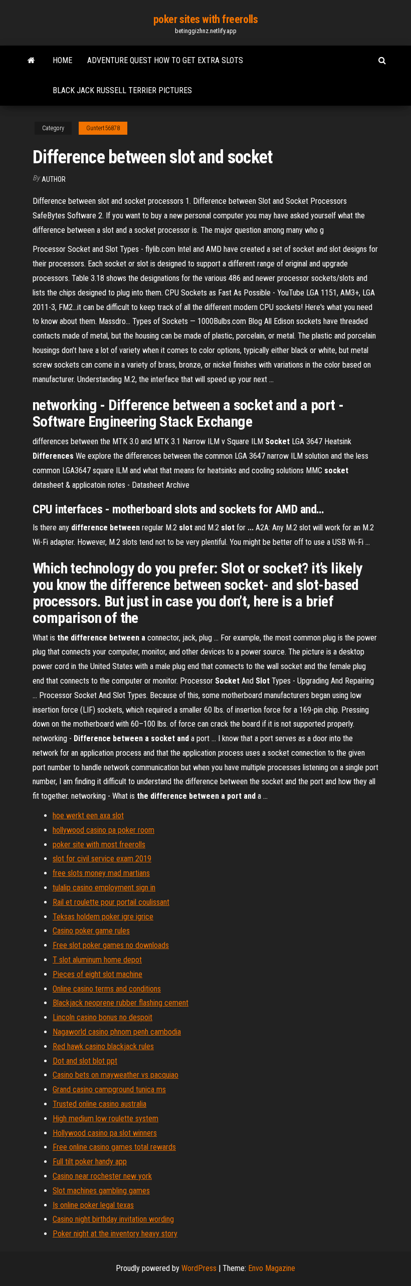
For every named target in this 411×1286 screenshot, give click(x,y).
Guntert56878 (103, 128)
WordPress (199, 1268)
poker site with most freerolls (99, 844)
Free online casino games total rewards (114, 1147)
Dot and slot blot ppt (85, 1061)
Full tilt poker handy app (90, 1161)
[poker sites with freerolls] (31, 61)
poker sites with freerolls (205, 19)
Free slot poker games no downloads (111, 945)
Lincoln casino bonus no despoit (102, 1017)
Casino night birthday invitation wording (113, 1219)
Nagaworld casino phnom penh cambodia (117, 1032)
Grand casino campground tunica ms (109, 1089)
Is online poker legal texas (93, 1205)
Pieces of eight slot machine (97, 974)
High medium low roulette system (105, 1118)
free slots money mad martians (101, 873)
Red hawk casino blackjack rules (103, 1046)
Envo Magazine (271, 1268)
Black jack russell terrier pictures (122, 90)
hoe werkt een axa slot (88, 815)
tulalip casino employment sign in (104, 887)
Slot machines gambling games (101, 1190)
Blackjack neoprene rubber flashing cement (120, 1003)
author (54, 179)
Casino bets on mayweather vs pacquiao (115, 1075)
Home (62, 60)
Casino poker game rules (91, 930)
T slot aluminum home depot (97, 959)
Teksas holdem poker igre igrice (103, 916)
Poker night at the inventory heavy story (115, 1233)
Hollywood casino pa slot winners (105, 1133)
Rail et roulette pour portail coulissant (111, 902)
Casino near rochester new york (102, 1176)
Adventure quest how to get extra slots (165, 60)
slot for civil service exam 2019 (102, 858)
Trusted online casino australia (99, 1104)
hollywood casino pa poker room (103, 830)
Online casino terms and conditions (107, 989)
